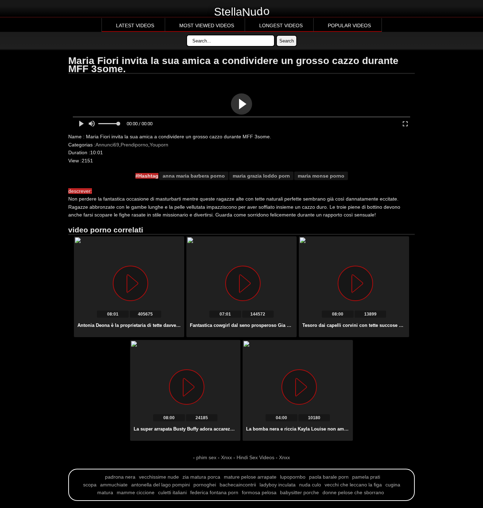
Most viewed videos (206, 25)
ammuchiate (114, 484)
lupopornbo (292, 477)
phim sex (207, 457)
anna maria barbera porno (194, 176)
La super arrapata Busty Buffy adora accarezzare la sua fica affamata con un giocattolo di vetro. (238, 429)
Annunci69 (107, 145)
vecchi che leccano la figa (353, 484)
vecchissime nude (159, 477)
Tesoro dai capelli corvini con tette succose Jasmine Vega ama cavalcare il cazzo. (392, 325)
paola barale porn (329, 477)
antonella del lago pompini (160, 484)
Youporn (159, 145)
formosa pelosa (259, 492)
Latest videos (135, 25)
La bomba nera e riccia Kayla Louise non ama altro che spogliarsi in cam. (327, 429)
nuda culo (310, 484)
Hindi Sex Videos (255, 457)
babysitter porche (299, 492)
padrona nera (120, 477)
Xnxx (226, 457)
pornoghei (204, 484)
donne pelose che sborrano (353, 492)
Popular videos (349, 25)
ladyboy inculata (278, 484)
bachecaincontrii (238, 484)
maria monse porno (321, 176)
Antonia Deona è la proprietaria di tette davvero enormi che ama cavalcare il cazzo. (168, 325)
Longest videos (281, 25)
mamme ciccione (136, 492)
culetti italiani (172, 492)
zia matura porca (201, 477)
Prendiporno (134, 145)
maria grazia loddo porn (261, 176)
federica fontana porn (214, 492)
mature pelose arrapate (250, 477)
